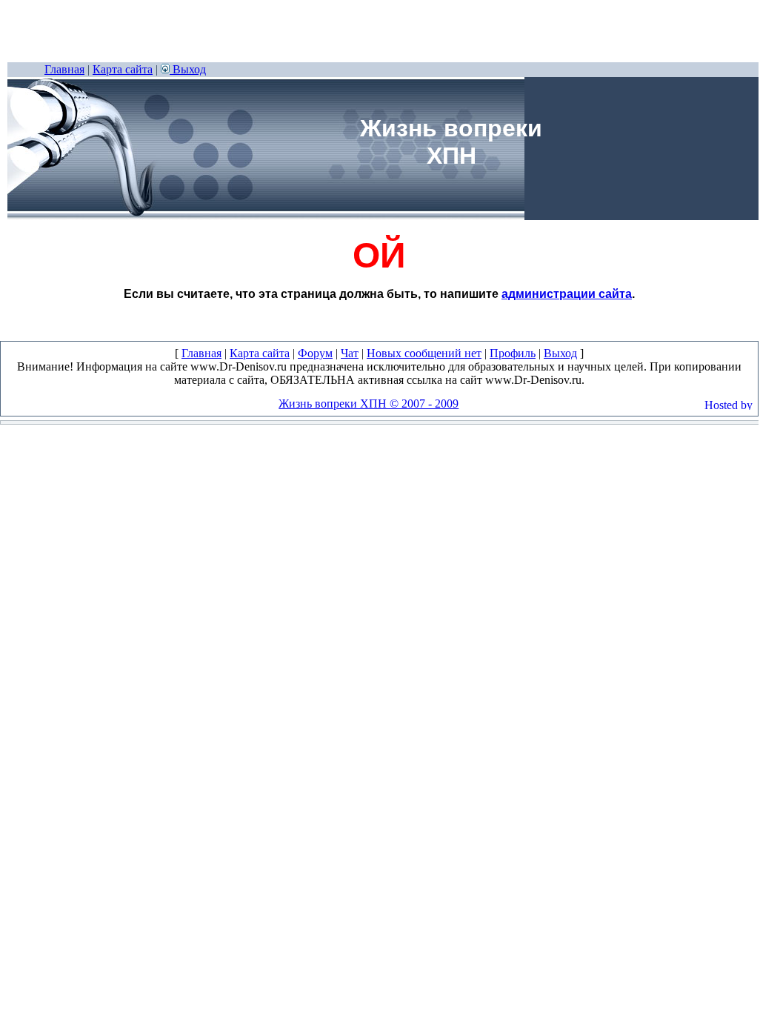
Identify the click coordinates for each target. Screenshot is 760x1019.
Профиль (513, 353)
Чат (350, 353)
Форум (315, 353)
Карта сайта (123, 69)
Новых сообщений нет (424, 353)
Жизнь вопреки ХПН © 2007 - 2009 (369, 403)
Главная (64, 69)
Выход (188, 69)
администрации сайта (566, 294)
